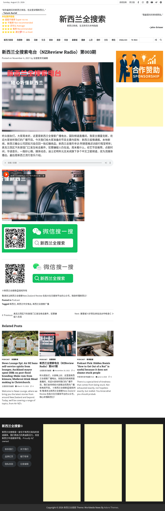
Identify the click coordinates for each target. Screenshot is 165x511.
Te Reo (134, 40)
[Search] (160, 39)
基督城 (74, 40)
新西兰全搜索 (82, 19)
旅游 (58, 40)
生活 (43, 40)
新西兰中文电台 (24, 304)
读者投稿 (123, 2)
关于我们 (24, 449)
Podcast (16, 300)
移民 (113, 40)
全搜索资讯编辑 (40, 58)
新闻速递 (90, 359)
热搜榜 (19, 40)
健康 (83, 40)
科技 (66, 40)
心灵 (91, 40)
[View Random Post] (155, 39)
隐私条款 (9, 464)
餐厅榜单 (24, 456)
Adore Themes (111, 507)
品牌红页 (9, 456)
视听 (98, 40)
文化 (106, 40)
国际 (28, 40)
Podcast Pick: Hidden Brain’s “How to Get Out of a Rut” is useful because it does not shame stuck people (93, 367)
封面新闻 (15, 359)
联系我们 (9, 449)
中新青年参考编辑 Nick (85, 377)
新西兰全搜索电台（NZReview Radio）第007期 (57, 364)
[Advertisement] (139, 107)
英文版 (132, 2)
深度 (36, 40)
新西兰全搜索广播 (41, 304)
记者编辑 (24, 464)
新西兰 (13, 304)
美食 (51, 40)
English (123, 40)
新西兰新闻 (8, 40)
